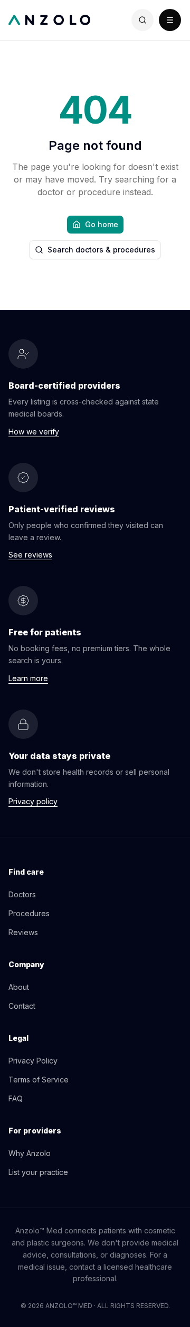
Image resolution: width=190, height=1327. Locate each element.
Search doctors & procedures (101, 249)
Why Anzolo (29, 1153)
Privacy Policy (33, 1060)
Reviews (23, 932)
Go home (101, 224)
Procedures (29, 913)
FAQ (15, 1098)
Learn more (28, 678)
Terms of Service (38, 1079)
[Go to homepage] (51, 20)
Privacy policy (33, 801)
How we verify (33, 431)
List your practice (38, 1172)
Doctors (22, 894)
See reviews (30, 554)
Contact (21, 1005)
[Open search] (142, 20)
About (18, 986)
